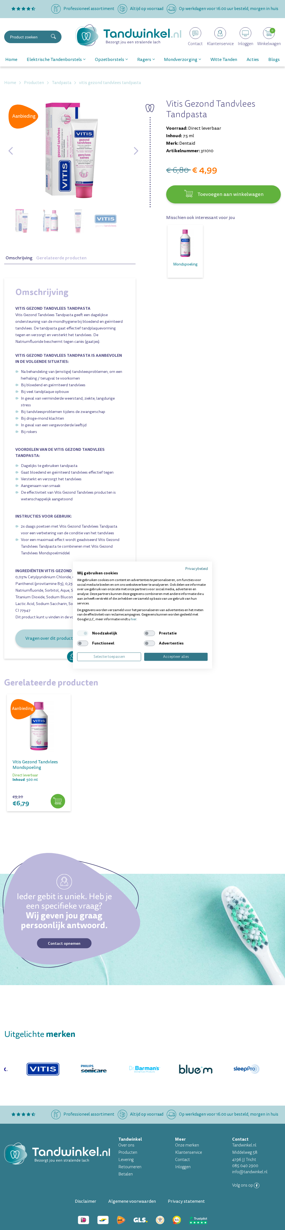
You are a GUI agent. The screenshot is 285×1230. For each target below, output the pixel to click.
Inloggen (183, 1167)
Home (11, 59)
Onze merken (187, 1145)
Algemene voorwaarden (132, 1201)
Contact (182, 1160)
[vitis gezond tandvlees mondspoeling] (39, 726)
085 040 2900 (245, 1166)
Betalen (125, 1174)
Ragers (144, 59)
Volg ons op (243, 1185)
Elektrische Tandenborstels (54, 59)
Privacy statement (186, 1201)
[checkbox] (82, 633)
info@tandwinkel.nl (249, 1172)
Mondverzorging (180, 59)
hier (133, 619)
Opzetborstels (109, 59)
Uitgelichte (39, 1034)
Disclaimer (85, 1201)
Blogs (274, 59)
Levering (126, 1160)
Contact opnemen (64, 943)
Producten (127, 1152)
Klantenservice (188, 1152)
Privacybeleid (196, 568)
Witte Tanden (223, 59)
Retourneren (129, 1167)
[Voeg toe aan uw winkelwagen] (58, 801)
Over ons (126, 1145)
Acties (253, 59)
